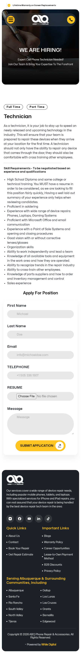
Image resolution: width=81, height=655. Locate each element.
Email (12, 346)
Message (14, 408)
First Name (16, 305)
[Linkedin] (38, 518)
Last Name (16, 326)
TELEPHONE (18, 367)
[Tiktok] (48, 518)
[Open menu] (11, 20)
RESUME (14, 387)
